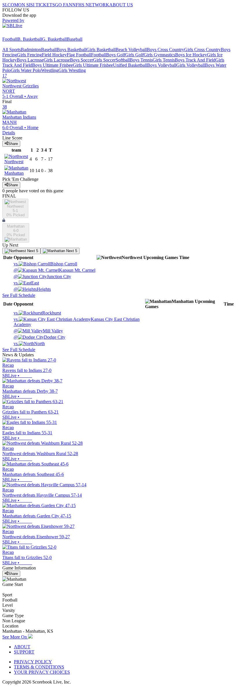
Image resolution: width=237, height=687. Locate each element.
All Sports (11, 49)
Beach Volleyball (131, 49)
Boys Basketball (71, 49)
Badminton (31, 49)
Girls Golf (134, 54)
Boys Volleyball (161, 65)
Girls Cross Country (202, 49)
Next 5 (32, 251)
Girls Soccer (104, 59)
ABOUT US (121, 4)
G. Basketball (54, 39)
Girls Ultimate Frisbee (93, 65)
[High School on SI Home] (24, 33)
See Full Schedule (18, 295)
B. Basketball (29, 39)
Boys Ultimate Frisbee (52, 65)
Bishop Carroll (45, 263)
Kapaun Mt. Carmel (54, 270)
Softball (123, 59)
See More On (15, 636)
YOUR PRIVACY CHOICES (42, 672)
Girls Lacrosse (57, 59)
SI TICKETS (42, 4)
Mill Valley (38, 330)
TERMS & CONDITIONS (39, 666)
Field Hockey (54, 54)
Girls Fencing (29, 54)
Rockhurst (37, 312)
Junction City (42, 276)
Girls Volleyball (190, 65)
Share (13, 144)
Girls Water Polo (26, 70)
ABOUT (22, 646)
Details (8, 132)
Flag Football (79, 54)
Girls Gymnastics (159, 54)
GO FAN (63, 4)
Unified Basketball (130, 65)
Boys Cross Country (165, 49)
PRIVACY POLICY (33, 661)
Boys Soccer (81, 59)
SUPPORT (24, 651)
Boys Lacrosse (30, 59)
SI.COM (10, 4)
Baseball (74, 39)
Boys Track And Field (195, 59)
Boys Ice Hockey (191, 54)
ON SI (24, 4)
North (29, 343)
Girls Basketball (101, 49)
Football (9, 39)
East (26, 282)
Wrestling (49, 70)
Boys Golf (115, 54)
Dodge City (39, 337)
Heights (32, 289)
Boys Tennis (141, 59)
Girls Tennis (164, 59)
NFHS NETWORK (90, 4)
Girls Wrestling (72, 70)
